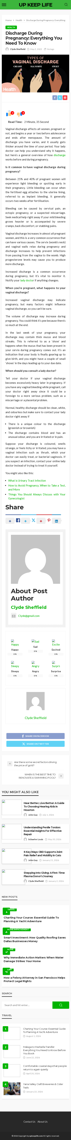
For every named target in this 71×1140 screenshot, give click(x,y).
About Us (43, 1121)
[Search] (66, 4)
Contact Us (29, 1121)
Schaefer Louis (35, 839)
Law (9, 969)
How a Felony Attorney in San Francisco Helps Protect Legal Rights (34, 979)
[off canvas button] (4, 4)
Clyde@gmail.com (29, 615)
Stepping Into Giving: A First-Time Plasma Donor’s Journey (44, 874)
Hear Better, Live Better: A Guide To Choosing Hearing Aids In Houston (44, 806)
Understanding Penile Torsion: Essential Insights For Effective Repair (43, 831)
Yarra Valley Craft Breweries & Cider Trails (43, 1086)
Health (11, 27)
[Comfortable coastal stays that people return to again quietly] (12, 1070)
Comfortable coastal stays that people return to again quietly (45, 1067)
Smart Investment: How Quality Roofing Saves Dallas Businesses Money (35, 939)
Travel (11, 909)
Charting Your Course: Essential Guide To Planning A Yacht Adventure (31, 919)
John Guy (33, 814)
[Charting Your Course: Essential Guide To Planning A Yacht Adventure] (12, 1033)
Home (10, 949)
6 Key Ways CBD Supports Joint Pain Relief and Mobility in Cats (43, 853)
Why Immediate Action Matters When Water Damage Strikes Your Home (34, 959)
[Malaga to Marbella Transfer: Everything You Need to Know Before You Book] (12, 1051)
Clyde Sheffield (17, 49)
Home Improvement (18, 929)
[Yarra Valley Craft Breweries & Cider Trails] (12, 1088)
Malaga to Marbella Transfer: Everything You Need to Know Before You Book (44, 1050)
